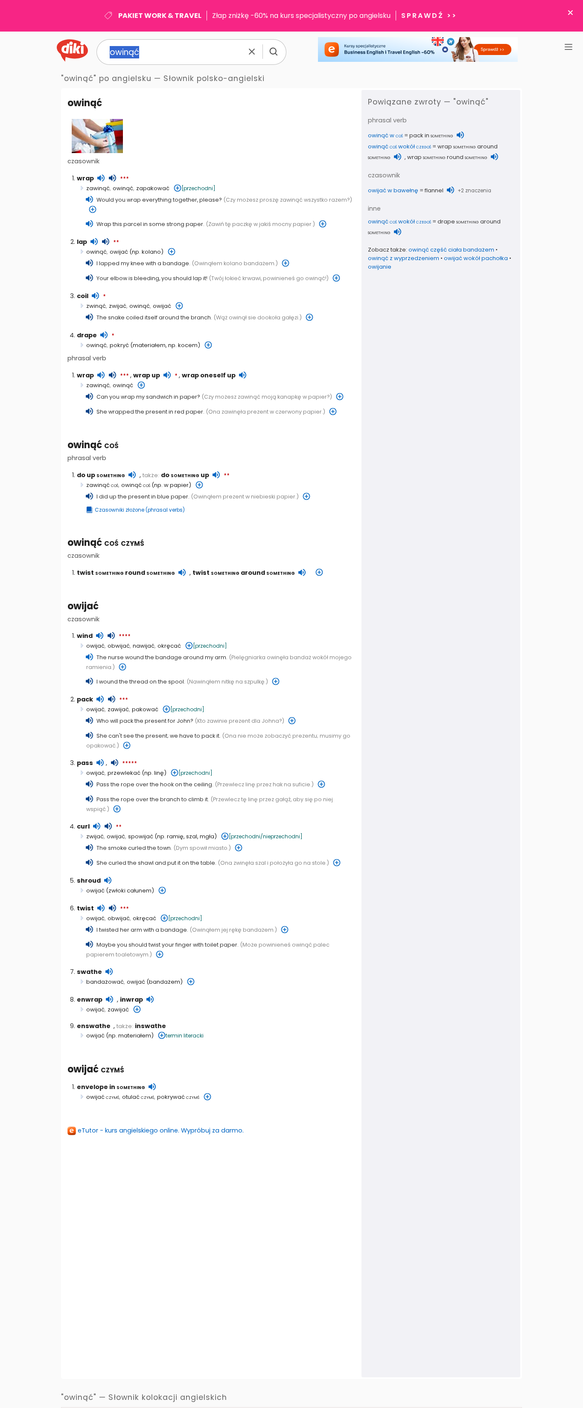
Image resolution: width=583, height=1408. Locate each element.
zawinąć (98, 188)
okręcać (169, 646)
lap (82, 242)
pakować (145, 709)
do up (101, 475)
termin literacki (185, 1035)
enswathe (94, 1026)
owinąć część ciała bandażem (451, 250)
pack (85, 699)
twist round (126, 572)
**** (125, 637)
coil (82, 296)
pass (85, 763)
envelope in (111, 1087)
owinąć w (385, 135)
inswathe (150, 1026)
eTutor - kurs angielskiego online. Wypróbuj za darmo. (161, 1130)
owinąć (93, 445)
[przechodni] (198, 188)
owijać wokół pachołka (476, 258)
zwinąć (96, 306)
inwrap (131, 999)
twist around (243, 572)
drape (87, 335)
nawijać (143, 646)
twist (85, 908)
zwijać (117, 306)
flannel (434, 190)
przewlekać (124, 773)
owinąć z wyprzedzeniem (403, 258)
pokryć (119, 345)
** (116, 243)
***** (129, 764)
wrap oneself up (209, 375)
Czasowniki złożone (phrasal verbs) (140, 510)
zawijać (118, 709)
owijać (119, 252)
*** (124, 179)
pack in (431, 135)
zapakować (152, 188)
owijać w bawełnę (393, 190)
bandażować (105, 982)
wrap (85, 178)
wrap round (447, 157)
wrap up (146, 375)
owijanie (379, 267)
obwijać (119, 646)
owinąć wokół (399, 146)
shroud (89, 880)
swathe (89, 972)
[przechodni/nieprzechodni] (266, 836)
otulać (138, 1097)
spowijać (140, 836)
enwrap (89, 999)
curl (83, 826)
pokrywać (178, 1097)
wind (85, 636)
